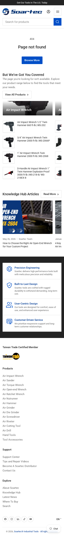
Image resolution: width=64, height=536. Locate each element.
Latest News (10, 497)
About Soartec (11, 487)
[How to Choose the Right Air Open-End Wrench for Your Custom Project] (28, 217)
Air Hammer (9, 403)
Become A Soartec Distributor (20, 466)
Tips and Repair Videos (16, 461)
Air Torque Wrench (13, 385)
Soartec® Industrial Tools (26, 531)
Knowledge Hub (11, 492)
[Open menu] (57, 11)
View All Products (15, 94)
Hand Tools (9, 435)
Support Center (11, 457)
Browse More (32, 60)
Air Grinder (9, 407)
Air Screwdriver (11, 416)
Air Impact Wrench (13, 375)
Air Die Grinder (11, 412)
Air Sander (8, 380)
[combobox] (32, 22)
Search (6, 506)
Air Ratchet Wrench (13, 394)
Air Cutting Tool (11, 425)
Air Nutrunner (10, 398)
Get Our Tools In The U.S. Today (32, 2)
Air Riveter (8, 421)
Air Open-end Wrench (14, 389)
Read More (50, 194)
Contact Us (9, 470)
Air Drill (7, 430)
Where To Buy (10, 501)
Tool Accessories (13, 439)
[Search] (57, 21)
